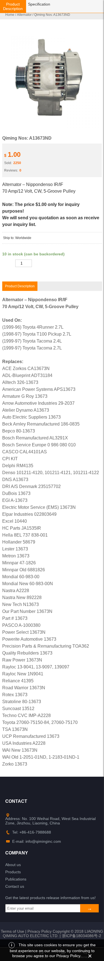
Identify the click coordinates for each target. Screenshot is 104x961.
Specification (39, 4)
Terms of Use (12, 931)
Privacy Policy (39, 931)
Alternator (24, 15)
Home (9, 15)
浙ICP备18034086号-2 (81, 936)
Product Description (13, 6)
